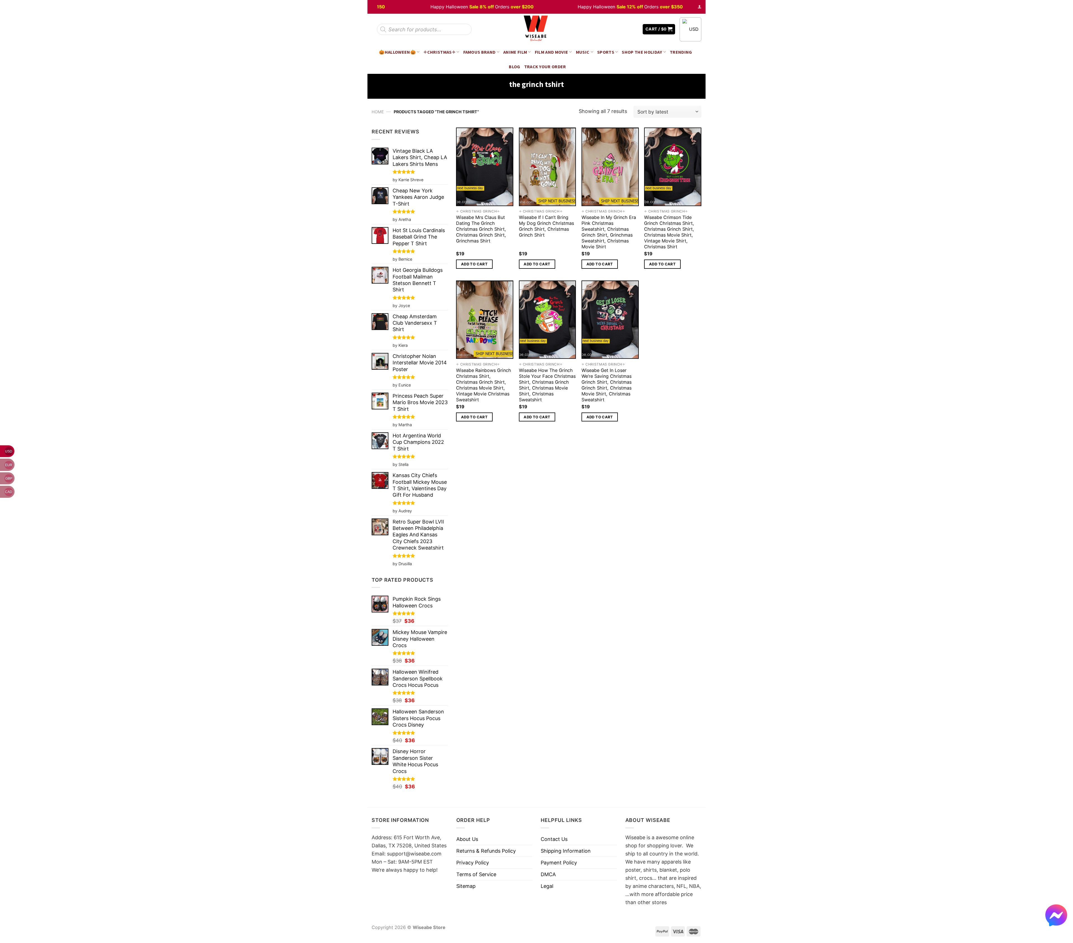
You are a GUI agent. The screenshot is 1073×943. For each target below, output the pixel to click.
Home (378, 111)
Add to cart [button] (474, 264)
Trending (681, 52)
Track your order (545, 66)
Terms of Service (476, 874)
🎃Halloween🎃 (397, 52)
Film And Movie (551, 52)
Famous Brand (479, 52)
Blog (514, 66)
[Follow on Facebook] (617, 29)
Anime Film (515, 52)
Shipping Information (566, 851)
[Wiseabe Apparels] (536, 29)
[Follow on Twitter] (625, 29)
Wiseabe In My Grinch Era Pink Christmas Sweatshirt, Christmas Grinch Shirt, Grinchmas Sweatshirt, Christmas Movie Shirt (608, 231)
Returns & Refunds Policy (486, 851)
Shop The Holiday (642, 52)
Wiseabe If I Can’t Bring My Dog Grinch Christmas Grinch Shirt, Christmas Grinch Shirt (546, 226)
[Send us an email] (634, 29)
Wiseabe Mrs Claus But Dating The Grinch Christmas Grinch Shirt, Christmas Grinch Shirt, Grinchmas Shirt (481, 229)
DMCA (548, 874)
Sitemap (466, 886)
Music (583, 52)
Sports (605, 52)
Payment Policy (559, 863)
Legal (547, 886)
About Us (467, 839)
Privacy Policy (472, 863)
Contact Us (554, 839)
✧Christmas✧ (439, 52)
